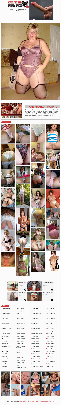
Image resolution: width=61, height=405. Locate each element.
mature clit (19, 331)
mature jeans (34, 316)
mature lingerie (35, 331)
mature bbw (4, 366)
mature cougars (20, 333)
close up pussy (5, 326)
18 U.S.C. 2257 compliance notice (45, 401)
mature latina (34, 323)
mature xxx (49, 341)
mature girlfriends (20, 360)
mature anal (4, 358)
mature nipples (35, 343)
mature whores (50, 336)
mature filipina (20, 355)
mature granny (20, 365)
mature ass (4, 361)
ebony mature (4, 331)
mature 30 (4, 353)
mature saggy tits (36, 358)
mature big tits (20, 311)
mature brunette (20, 323)
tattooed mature (50, 361)
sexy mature (49, 356)
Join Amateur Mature (42, 106)
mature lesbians (35, 328)
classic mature (5, 323)
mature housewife (36, 311)
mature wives (50, 338)
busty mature (4, 318)
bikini (17, 313)
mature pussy (35, 353)
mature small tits (50, 313)
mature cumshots (20, 341)
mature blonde (20, 316)
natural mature (50, 343)
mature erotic (19, 350)
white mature (49, 366)
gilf (2, 338)
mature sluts (49, 311)
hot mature (4, 348)
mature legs (34, 326)
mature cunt (19, 343)
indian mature (4, 351)
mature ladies (35, 318)
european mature (5, 333)
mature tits (49, 323)
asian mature (4, 311)
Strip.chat (21, 285)
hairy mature (4, 343)
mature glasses (20, 362)
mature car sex (20, 328)
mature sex (34, 363)
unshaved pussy (50, 326)
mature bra (19, 321)
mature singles (50, 308)
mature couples (20, 336)
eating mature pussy (6, 328)
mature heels (34, 308)
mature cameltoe (20, 326)
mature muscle (35, 341)
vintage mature (50, 363)
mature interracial (36, 313)
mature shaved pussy (37, 366)
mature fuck (19, 357)
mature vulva (49, 333)
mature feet (19, 352)
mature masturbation (36, 333)
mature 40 (4, 356)
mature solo (49, 316)
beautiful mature (5, 313)
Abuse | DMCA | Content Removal (28, 401)
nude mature (49, 346)
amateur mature (5, 308)
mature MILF (34, 336)
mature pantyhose (36, 348)
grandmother (4, 341)
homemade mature (6, 346)
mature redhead (35, 356)
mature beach (20, 308)
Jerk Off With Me (21, 293)
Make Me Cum (21, 283)
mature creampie (20, 338)
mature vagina (50, 331)
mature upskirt (50, 328)
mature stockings (51, 318)
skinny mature (50, 358)
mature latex (34, 321)
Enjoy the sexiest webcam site (47, 283)
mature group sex (21, 367)
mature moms (35, 338)
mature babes (4, 363)
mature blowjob (20, 318)
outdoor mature (50, 351)
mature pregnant (35, 351)
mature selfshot (35, 361)
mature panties (35, 346)
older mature (49, 348)
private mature (50, 353)
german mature (5, 336)
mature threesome (51, 321)
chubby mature (5, 321)
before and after (5, 316)
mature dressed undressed (20, 347)
